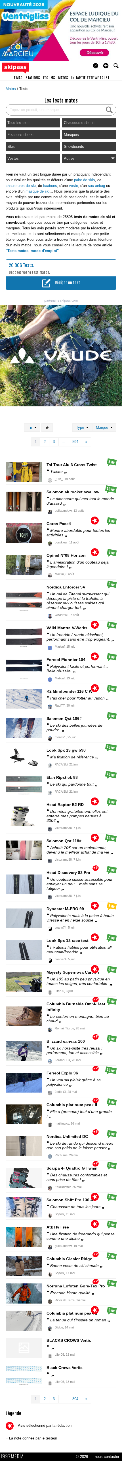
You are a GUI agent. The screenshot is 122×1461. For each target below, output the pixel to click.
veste (73, 186)
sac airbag (96, 186)
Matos (11, 89)
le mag (17, 78)
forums (49, 78)
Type (81, 427)
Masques (71, 135)
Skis (11, 146)
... (63, 442)
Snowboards (74, 146)
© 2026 (82, 1456)
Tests (23, 89)
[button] (106, 66)
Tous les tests (19, 123)
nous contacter (107, 1456)
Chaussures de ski (79, 123)
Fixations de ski (20, 135)
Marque (103, 427)
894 (75, 442)
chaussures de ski (21, 186)
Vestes (13, 158)
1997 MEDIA (14, 1456)
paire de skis (84, 180)
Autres (69, 158)
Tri (31, 427)
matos (63, 78)
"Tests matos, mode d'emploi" (32, 251)
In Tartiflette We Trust (90, 78)
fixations (50, 186)
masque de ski (38, 191)
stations (33, 78)
